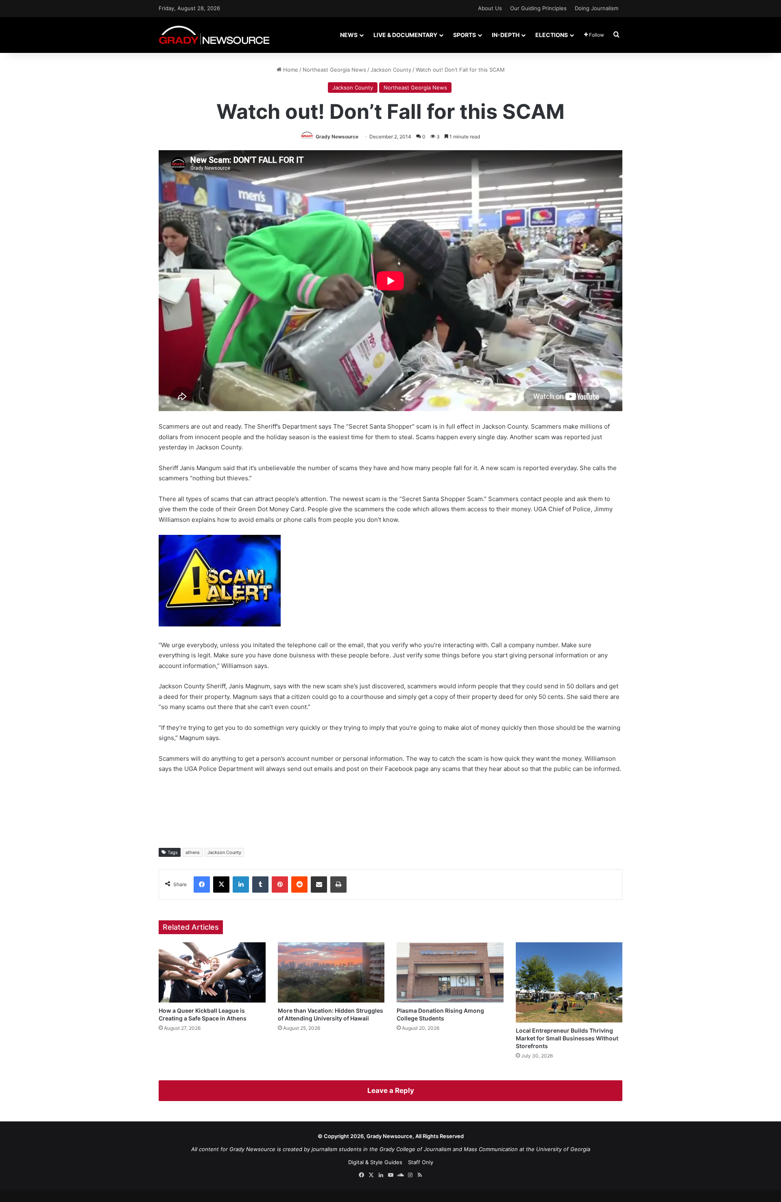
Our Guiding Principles (538, 8)
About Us (490, 8)
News (349, 34)
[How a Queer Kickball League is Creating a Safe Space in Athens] (212, 972)
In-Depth (505, 34)
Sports (464, 34)
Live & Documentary (405, 34)
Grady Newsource (337, 137)
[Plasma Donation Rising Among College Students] (450, 972)
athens (192, 852)
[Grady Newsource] (214, 35)
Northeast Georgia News (334, 69)
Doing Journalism (596, 8)
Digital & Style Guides (375, 1162)
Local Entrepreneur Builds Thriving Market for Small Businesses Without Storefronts (567, 1038)
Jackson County (391, 69)
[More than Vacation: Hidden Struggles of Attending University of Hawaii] (331, 972)
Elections (551, 34)
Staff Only (420, 1162)
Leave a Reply (390, 1090)
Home (289, 69)
